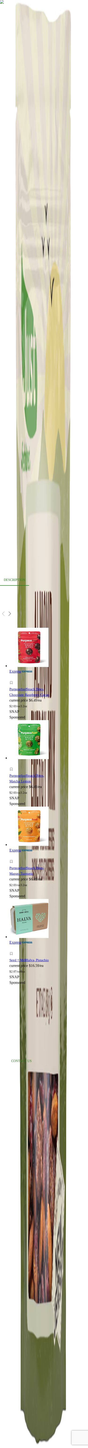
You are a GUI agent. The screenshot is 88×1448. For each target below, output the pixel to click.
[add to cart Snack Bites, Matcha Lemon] (12, 764)
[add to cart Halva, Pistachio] (12, 948)
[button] (30, 683)
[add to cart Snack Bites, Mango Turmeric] (12, 856)
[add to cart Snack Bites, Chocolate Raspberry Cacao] (12, 677)
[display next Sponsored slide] (10, 613)
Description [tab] (14, 580)
